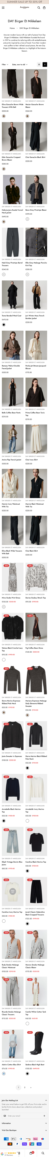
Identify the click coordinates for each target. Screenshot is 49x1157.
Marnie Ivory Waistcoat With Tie (11, 505)
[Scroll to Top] (44, 1143)
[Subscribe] (44, 1116)
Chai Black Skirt (32, 551)
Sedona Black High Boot (35, 1064)
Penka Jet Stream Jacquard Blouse (36, 367)
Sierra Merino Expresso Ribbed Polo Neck (11, 702)
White (27, 820)
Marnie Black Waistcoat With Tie (35, 505)
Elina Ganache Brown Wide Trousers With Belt (12, 105)
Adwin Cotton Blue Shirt (11, 1064)
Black (3, 324)
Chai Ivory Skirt (32, 459)
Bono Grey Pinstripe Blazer (36, 210)
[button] (44, 8)
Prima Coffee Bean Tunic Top (35, 414)
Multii (3, 659)
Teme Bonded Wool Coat (11, 315)
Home (12, 28)
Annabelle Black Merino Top (11, 810)
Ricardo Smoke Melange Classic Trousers (11, 1013)
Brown (3, 116)
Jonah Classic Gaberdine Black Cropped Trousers (35, 913)
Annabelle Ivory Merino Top (35, 810)
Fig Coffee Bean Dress (34, 648)
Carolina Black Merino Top (36, 862)
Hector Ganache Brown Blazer (35, 105)
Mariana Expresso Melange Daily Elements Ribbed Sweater (36, 703)
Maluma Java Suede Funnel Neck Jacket (12, 211)
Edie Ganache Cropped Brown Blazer (11, 158)
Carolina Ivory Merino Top (12, 912)
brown (27, 715)
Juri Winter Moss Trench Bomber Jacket (35, 317)
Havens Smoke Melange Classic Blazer (35, 966)
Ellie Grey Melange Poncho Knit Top (36, 264)
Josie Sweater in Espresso (12, 756)
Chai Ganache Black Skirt (35, 157)
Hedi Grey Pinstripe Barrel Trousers (12, 264)
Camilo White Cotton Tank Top (36, 1013)
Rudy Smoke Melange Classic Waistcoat (10, 966)
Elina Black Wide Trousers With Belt (12, 552)
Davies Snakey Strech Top (36, 597)
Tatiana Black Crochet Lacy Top (12, 649)
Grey (27, 219)
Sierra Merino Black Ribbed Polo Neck (36, 757)
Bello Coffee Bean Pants (11, 412)
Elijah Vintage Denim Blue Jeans (12, 863)
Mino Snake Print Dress (11, 597)
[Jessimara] (24, 7)
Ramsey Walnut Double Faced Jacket (11, 367)
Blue (3, 1073)
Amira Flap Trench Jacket (11, 459)
